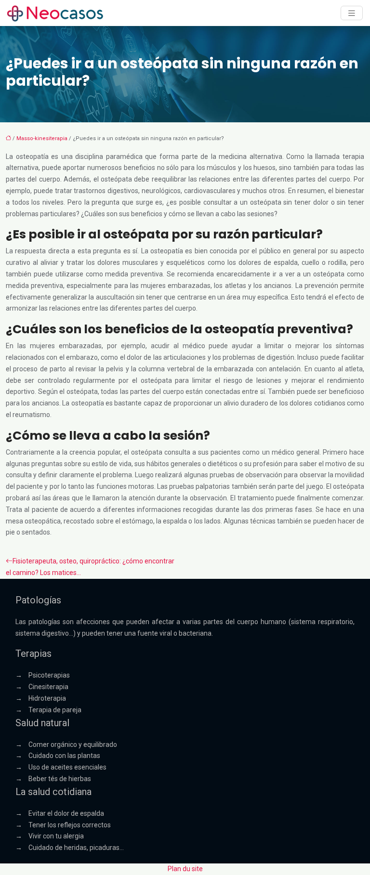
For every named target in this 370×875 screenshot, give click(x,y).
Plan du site (185, 869)
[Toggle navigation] (352, 13)
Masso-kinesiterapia (41, 138)
